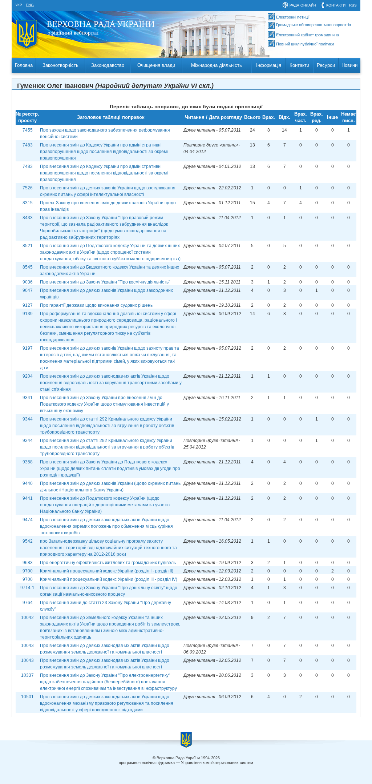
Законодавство (107, 65)
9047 (28, 290)
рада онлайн (303, 5)
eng (30, 5)
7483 (28, 145)
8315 (28, 202)
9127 (28, 305)
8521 (28, 245)
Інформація (268, 65)
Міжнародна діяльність (216, 65)
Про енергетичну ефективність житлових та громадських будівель (108, 562)
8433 (28, 217)
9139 (28, 313)
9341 (28, 397)
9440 (28, 483)
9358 (28, 462)
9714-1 (27, 587)
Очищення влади (156, 65)
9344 (28, 419)
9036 (28, 282)
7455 (28, 130)
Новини (349, 65)
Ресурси (326, 65)
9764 (28, 602)
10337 (27, 675)
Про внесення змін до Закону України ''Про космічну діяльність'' (105, 282)
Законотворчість (60, 65)
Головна (24, 65)
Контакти (299, 65)
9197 (28, 348)
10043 (27, 645)
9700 (28, 571)
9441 (28, 498)
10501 (27, 696)
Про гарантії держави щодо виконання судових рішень (96, 305)
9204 (28, 376)
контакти (335, 5)
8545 (28, 267)
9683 (28, 562)
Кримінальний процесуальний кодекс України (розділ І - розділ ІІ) (106, 571)
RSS (353, 5)
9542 (28, 541)
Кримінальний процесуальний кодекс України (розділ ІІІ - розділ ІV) (108, 579)
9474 (28, 519)
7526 (28, 187)
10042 (27, 617)
